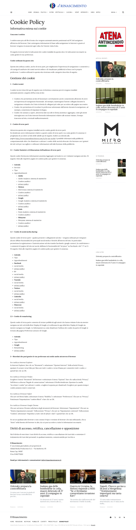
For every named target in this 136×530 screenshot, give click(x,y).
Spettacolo (59, 12)
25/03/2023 (98, 83)
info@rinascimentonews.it (51, 460)
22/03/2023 (98, 112)
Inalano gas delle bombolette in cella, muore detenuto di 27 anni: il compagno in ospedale (110, 107)
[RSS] (124, 517)
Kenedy (93, 525)
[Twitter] (115, 517)
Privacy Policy (53, 521)
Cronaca (36, 12)
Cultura (69, 12)
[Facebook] (110, 517)
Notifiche (27, 521)
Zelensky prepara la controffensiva (104, 80)
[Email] (119, 517)
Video (92, 12)
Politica (43, 12)
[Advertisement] (111, 215)
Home (30, 12)
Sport (77, 12)
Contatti (44, 521)
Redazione (108, 83)
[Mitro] (111, 134)
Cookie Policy (63, 521)
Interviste (84, 12)
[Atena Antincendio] (111, 39)
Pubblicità (35, 521)
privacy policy (23, 184)
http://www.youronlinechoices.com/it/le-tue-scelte (35, 138)
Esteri (51, 12)
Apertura (13, 482)
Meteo (98, 12)
